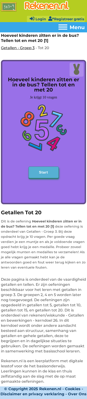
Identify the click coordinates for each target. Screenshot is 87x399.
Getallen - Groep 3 (18, 48)
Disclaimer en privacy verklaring (32, 394)
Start (43, 172)
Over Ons (77, 394)
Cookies (73, 389)
